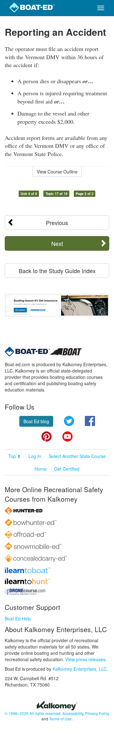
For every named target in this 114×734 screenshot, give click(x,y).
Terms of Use (60, 718)
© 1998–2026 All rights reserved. (33, 713)
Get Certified (66, 469)
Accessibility (72, 713)
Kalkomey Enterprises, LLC (80, 669)
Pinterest (46, 436)
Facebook (90, 421)
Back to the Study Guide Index (57, 271)
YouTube (67, 436)
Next (57, 243)
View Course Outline (57, 171)
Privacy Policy (97, 713)
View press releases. (86, 659)
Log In (34, 456)
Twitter (69, 421)
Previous (57, 222)
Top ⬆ (14, 456)
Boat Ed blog (36, 421)
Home (41, 469)
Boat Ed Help (18, 618)
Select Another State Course (77, 456)
